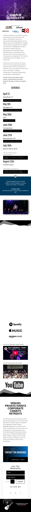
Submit (20, 481)
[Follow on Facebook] (20, 493)
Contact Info (18, 459)
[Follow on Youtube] (15, 493)
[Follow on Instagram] (11, 493)
